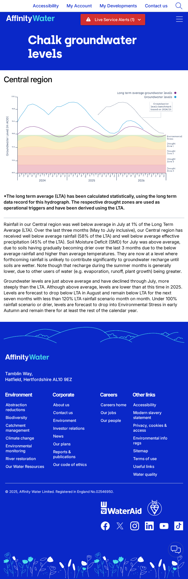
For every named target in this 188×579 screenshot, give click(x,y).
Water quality (145, 474)
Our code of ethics (70, 464)
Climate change (20, 438)
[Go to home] (30, 19)
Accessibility (46, 5)
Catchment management (17, 428)
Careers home (113, 404)
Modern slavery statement (147, 415)
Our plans (61, 443)
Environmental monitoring (19, 448)
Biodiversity (16, 417)
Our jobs (108, 412)
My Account (79, 5)
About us (61, 404)
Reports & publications (64, 454)
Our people (111, 420)
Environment (64, 420)
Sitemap (140, 450)
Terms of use (145, 458)
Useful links (143, 466)
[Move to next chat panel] (175, 549)
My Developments (118, 5)
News (58, 436)
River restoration (21, 458)
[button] (113, 19)
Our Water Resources (25, 466)
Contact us (156, 5)
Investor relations (68, 428)
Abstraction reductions (16, 407)
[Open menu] (176, 19)
